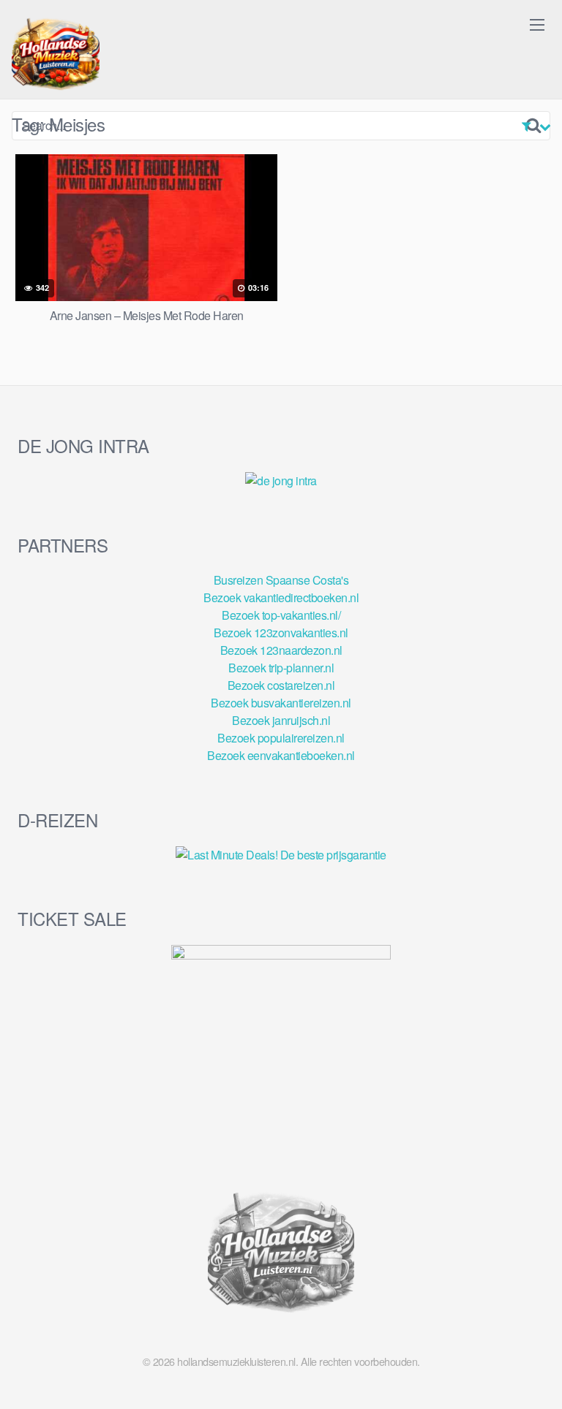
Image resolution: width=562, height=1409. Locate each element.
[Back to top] (536, 1376)
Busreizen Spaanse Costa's (281, 579)
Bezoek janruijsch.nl (281, 720)
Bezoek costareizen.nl (281, 685)
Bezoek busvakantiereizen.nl (281, 702)
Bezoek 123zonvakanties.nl (281, 632)
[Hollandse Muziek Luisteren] (56, 55)
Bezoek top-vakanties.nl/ (281, 615)
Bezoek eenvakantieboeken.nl (281, 755)
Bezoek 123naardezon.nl (281, 650)
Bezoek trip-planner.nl (281, 667)
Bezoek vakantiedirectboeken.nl (281, 597)
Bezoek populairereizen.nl (281, 737)
